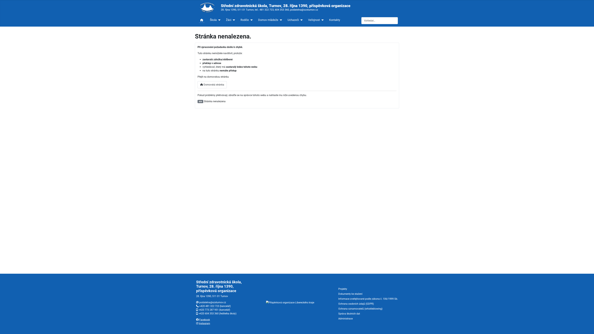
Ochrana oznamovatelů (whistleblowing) (360, 308)
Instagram (204, 323)
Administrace (345, 318)
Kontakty (334, 19)
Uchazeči (293, 19)
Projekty (342, 288)
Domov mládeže (268, 19)
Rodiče (245, 19)
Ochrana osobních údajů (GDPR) (356, 303)
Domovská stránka (213, 84)
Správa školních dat (349, 313)
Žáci (228, 19)
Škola (213, 19)
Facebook (204, 319)
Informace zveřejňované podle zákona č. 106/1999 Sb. (368, 298)
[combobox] (379, 20)
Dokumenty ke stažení (350, 293)
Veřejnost (314, 19)
